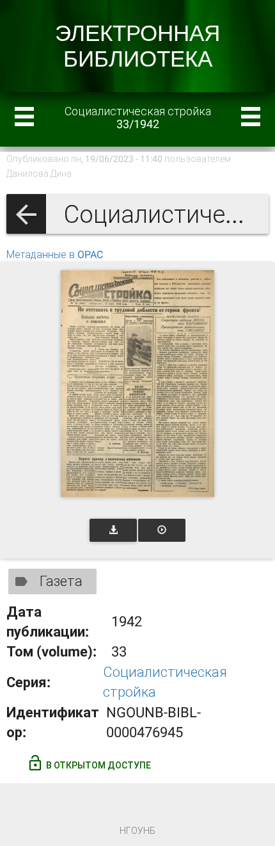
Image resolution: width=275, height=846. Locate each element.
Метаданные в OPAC (54, 254)
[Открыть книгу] (137, 383)
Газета (61, 581)
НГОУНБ (137, 831)
